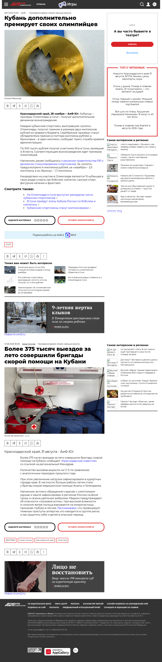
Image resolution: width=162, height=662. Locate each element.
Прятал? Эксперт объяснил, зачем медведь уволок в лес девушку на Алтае (137, 404)
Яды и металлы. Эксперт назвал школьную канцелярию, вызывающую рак (136, 199)
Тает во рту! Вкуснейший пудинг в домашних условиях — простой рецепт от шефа (137, 188)
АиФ (27, 436)
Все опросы (132, 53)
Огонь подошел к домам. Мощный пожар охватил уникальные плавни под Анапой (132, 102)
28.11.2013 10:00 (11, 13)
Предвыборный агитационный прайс (81, 607)
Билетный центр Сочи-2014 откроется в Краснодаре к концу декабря (34, 270)
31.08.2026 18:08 (12, 344)
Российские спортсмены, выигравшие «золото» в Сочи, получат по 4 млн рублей (32, 280)
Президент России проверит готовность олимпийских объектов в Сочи (82, 270)
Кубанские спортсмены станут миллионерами (58, 207)
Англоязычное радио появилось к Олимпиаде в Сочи (85, 278)
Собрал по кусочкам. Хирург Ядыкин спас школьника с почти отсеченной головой (139, 383)
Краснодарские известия (79, 460)
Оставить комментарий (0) (81, 220)
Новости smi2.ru (14, 334)
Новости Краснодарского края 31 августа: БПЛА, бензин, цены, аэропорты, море (132, 76)
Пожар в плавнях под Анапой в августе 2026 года (132, 127)
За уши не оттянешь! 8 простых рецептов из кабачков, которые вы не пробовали (139, 393)
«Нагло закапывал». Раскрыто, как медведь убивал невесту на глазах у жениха (138, 147)
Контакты (54, 607)
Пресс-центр (61, 604)
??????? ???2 (114, 211)
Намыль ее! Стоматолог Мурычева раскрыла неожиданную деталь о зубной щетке (138, 178)
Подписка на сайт (37, 607)
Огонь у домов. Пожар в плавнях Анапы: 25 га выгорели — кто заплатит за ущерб (132, 89)
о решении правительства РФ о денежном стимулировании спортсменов (61, 162)
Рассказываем (66, 508)
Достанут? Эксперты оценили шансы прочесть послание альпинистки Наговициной (139, 362)
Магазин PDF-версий (93, 604)
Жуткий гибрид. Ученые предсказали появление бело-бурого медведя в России (139, 372)
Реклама (75, 604)
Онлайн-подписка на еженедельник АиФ (127, 604)
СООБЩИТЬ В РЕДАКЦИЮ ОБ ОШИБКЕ (121, 607)
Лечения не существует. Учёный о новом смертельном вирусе (137, 166)
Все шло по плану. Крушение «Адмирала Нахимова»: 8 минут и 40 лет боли (132, 114)
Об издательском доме (39, 604)
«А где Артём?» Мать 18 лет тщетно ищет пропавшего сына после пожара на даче (138, 352)
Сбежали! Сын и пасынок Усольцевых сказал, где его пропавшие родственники (139, 157)
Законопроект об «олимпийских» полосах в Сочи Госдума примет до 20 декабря (34, 290)
